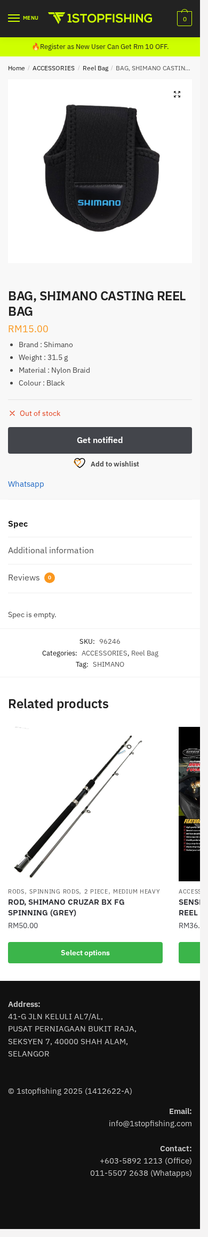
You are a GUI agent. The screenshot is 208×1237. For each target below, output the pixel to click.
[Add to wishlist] (149, 740)
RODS (16, 891)
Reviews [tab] (29, 577)
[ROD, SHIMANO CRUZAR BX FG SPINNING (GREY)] (85, 804)
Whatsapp (26, 484)
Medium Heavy (136, 891)
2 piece (96, 891)
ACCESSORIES (54, 68)
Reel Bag (95, 68)
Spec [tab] (18, 523)
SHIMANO (108, 664)
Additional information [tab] (51, 550)
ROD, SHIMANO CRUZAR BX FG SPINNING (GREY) (66, 907)
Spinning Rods (54, 891)
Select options (85, 952)
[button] (177, 94)
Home (16, 68)
